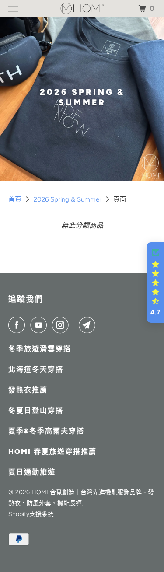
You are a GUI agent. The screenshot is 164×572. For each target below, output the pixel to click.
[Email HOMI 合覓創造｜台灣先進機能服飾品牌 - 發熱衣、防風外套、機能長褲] (89, 325)
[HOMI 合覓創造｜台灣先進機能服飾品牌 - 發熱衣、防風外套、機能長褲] (82, 8)
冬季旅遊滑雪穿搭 (39, 349)
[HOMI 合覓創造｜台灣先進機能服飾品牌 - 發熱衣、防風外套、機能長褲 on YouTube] (40, 325)
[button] (155, 282)
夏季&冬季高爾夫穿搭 (46, 431)
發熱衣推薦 (28, 390)
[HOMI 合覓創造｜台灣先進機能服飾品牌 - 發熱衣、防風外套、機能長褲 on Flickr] (75, 325)
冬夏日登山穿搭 (35, 410)
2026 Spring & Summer (68, 199)
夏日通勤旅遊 (32, 472)
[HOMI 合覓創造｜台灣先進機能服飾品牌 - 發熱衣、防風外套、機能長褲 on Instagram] (62, 325)
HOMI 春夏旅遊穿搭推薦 (52, 451)
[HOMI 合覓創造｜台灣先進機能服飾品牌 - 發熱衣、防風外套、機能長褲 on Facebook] (18, 325)
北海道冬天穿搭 (35, 369)
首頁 (15, 199)
